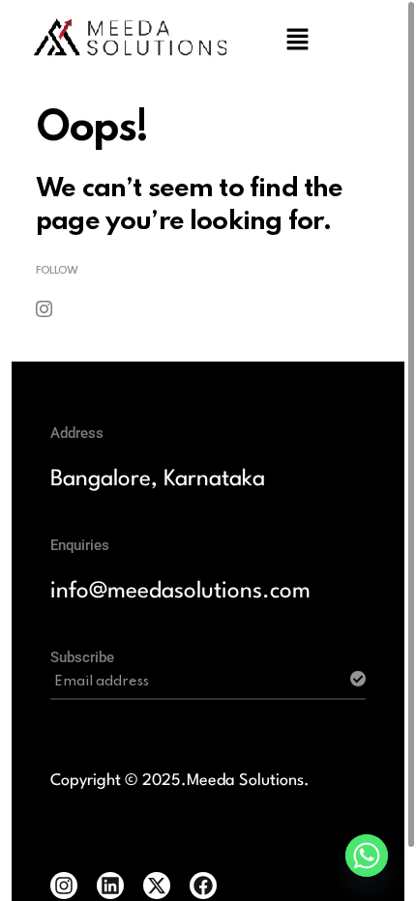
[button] (297, 38)
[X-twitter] (156, 885)
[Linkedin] (110, 885)
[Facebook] (203, 885)
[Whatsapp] (366, 855)
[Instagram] (63, 885)
